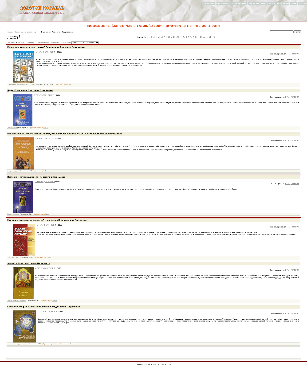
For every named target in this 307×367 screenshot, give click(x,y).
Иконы (264, 3)
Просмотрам (66, 42)
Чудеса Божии (12, 127)
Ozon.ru (68, 84)
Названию (31, 42)
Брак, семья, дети (13, 171)
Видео (293, 3)
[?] (214, 37)
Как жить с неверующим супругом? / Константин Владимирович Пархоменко (47, 220)
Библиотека (209, 3)
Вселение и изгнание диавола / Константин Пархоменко (36, 177)
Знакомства (253, 3)
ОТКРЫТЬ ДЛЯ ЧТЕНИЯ (46, 52)
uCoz (169, 364)
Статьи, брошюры (13, 214)
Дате (22, 42)
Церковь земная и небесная (16, 300)
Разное (286, 3)
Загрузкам (55, 42)
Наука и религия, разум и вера (17, 344)
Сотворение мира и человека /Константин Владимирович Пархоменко (43, 306)
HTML (287, 54)
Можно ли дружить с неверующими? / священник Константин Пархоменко (46, 47)
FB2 (292, 54)
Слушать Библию (238, 3)
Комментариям (43, 42)
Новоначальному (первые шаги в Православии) (23, 84)
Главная (302, 3)
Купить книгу (275, 3)
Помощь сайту (222, 3)
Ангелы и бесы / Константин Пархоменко (28, 263)
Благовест (73, 344)
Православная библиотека (25, 32)
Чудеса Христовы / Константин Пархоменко (30, 90)
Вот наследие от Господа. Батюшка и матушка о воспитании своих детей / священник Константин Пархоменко (64, 133)
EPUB (296, 54)
